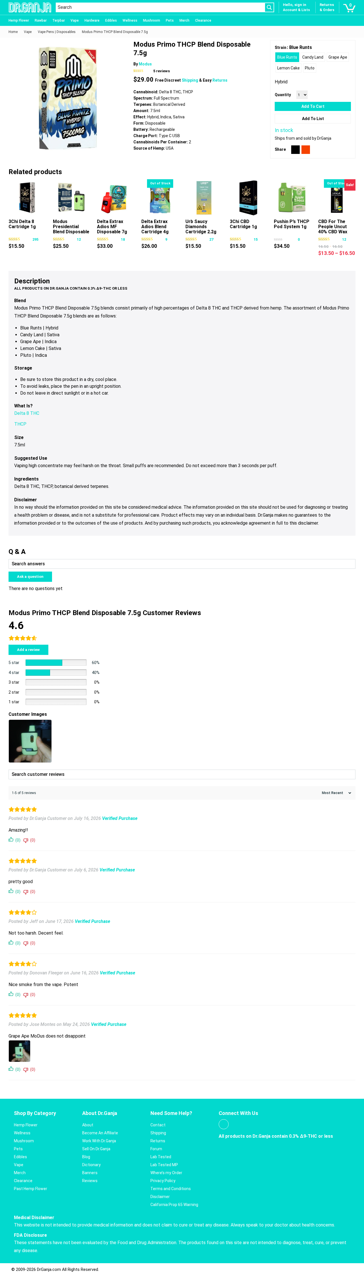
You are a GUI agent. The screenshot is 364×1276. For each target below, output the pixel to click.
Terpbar (58, 20)
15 (256, 239)
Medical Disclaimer (34, 1217)
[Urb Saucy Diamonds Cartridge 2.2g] (204, 198)
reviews (161, 71)
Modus (145, 64)
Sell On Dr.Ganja (96, 1149)
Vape (75, 20)
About (87, 1125)
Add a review (28, 650)
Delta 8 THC (26, 413)
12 (79, 239)
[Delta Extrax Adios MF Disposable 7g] (115, 198)
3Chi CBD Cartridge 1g (243, 224)
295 (35, 239)
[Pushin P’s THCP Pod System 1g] (292, 198)
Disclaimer (160, 1196)
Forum (156, 1149)
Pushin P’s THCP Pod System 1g (291, 224)
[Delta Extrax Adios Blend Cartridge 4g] (160, 198)
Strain (280, 47)
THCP (20, 424)
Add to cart (312, 106)
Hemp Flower (19, 20)
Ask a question (30, 576)
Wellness (130, 20)
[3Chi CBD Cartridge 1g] (248, 198)
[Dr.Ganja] (30, 7)
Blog (86, 1157)
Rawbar (41, 20)
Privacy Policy (162, 1180)
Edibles (111, 20)
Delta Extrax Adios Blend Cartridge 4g (155, 226)
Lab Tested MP (164, 1164)
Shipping (190, 80)
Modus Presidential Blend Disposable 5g (71, 229)
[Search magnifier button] (269, 7)
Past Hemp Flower (30, 1188)
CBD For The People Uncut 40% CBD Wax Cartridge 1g (332, 229)
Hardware (92, 20)
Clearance (203, 20)
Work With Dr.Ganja (99, 1141)
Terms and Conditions (170, 1188)
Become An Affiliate (100, 1133)
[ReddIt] (305, 149)
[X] (295, 149)
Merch (184, 20)
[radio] (287, 57)
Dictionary (91, 1164)
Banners (90, 1172)
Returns (220, 80)
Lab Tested (160, 1157)
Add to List (313, 118)
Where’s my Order (166, 1172)
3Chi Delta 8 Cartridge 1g (22, 224)
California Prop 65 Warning (174, 1204)
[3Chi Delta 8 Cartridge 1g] (27, 198)
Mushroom (151, 20)
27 (211, 239)
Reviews (90, 1180)
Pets (170, 20)
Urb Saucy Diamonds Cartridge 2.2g (200, 226)
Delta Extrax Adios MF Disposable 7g (112, 226)
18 (123, 239)
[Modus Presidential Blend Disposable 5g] (71, 198)
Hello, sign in (294, 5)
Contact (158, 1125)
